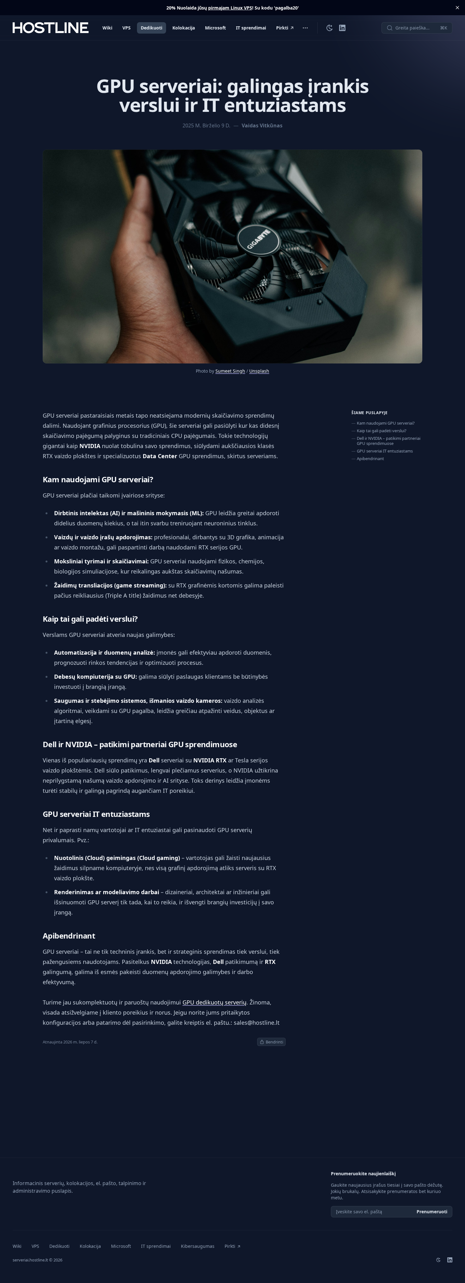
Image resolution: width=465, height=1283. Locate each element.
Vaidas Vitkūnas (262, 125)
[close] (457, 8)
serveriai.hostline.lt (30, 1260)
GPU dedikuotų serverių (214, 1002)
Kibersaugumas (197, 1246)
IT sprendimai (251, 28)
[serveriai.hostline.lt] (51, 28)
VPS (126, 28)
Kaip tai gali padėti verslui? (381, 430)
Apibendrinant (370, 458)
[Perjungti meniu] (305, 28)
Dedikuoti (151, 28)
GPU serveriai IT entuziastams (385, 451)
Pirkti (282, 28)
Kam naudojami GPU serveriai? (386, 423)
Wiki (107, 28)
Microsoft (215, 28)
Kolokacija (183, 28)
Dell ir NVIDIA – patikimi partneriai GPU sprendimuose (388, 440)
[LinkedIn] (342, 28)
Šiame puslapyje (369, 412)
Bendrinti (274, 1042)
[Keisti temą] (329, 28)
